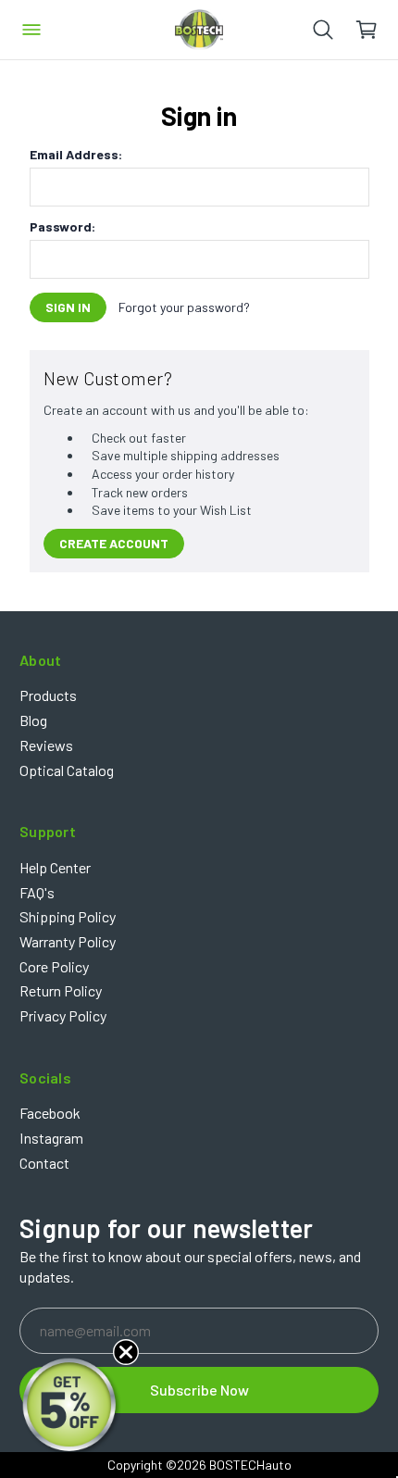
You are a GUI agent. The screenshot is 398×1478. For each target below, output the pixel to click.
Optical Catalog (66, 770)
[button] (71, 1406)
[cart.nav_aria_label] (376, 29)
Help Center (55, 867)
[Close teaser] (126, 1352)
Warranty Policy (67, 941)
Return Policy (60, 990)
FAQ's (37, 892)
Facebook (50, 1112)
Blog (33, 720)
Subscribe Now (199, 1389)
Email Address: (76, 154)
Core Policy (54, 966)
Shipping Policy (67, 916)
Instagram (51, 1137)
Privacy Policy (62, 1015)
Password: (62, 226)
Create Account (113, 543)
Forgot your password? (184, 307)
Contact (44, 1162)
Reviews (46, 745)
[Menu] (31, 29)
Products (48, 695)
